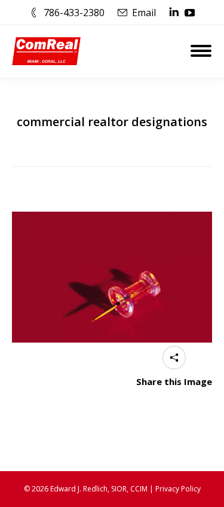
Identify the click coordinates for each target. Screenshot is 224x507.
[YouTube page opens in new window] (190, 13)
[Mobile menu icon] (201, 50)
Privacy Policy (178, 489)
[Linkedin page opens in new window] (174, 13)
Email (144, 12)
